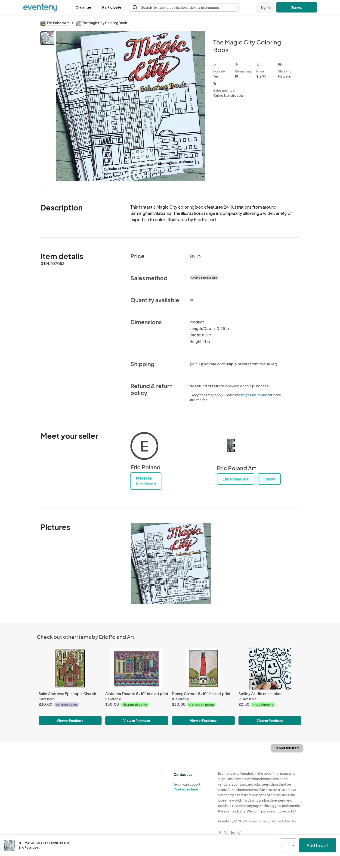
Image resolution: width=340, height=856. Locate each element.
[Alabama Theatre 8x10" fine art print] (136, 669)
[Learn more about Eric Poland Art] (231, 446)
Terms (253, 821)
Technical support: (187, 786)
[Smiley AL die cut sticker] (269, 669)
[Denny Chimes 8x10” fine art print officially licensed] (203, 669)
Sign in (266, 7)
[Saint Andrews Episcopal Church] (70, 669)
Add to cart (318, 845)
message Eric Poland (251, 395)
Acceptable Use (284, 821)
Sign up (296, 7)
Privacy (264, 821)
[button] (85, 7)
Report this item (287, 748)
